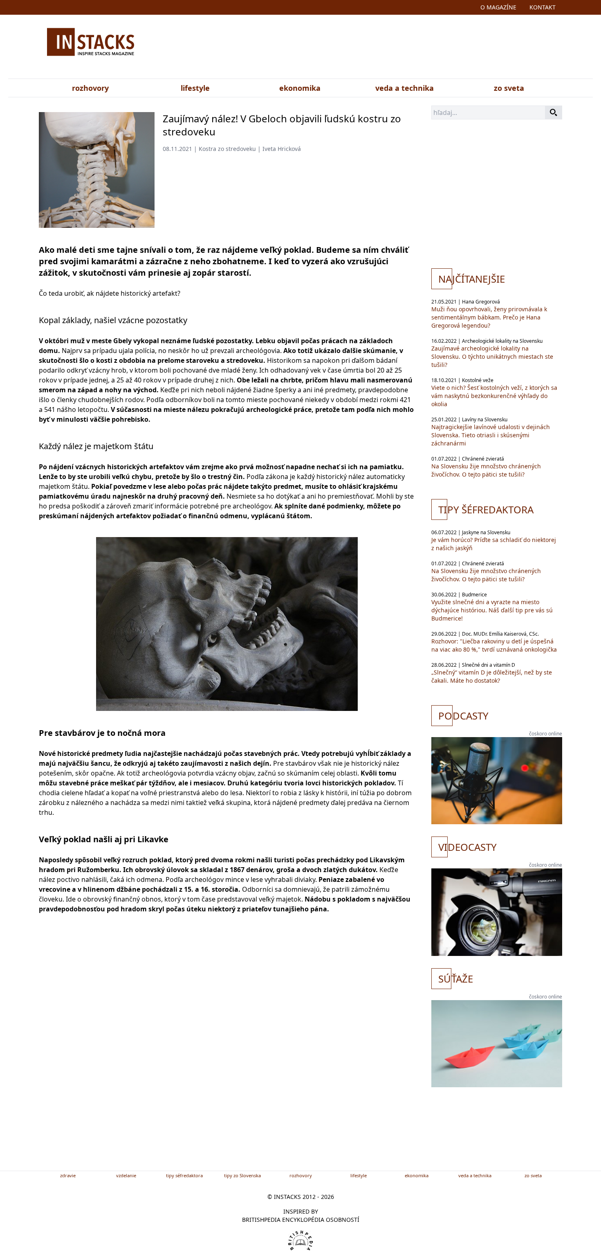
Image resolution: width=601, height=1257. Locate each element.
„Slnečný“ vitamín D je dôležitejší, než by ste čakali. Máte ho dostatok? (491, 676)
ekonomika (300, 88)
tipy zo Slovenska (242, 1175)
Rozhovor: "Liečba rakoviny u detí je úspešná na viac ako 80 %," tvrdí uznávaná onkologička (494, 645)
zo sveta (509, 88)
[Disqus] (227, 1055)
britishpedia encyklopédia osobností (300, 1219)
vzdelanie (126, 1175)
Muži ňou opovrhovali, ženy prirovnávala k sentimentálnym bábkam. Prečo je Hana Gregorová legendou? (489, 317)
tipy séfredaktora (184, 1175)
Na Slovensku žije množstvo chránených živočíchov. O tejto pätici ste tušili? (486, 470)
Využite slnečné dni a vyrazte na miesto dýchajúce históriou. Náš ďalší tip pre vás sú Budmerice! (492, 610)
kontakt (542, 7)
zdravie (68, 1175)
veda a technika (404, 88)
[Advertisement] (381, 48)
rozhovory (90, 88)
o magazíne (498, 7)
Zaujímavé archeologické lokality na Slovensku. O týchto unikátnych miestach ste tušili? (492, 356)
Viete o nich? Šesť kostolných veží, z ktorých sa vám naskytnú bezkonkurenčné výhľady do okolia (494, 396)
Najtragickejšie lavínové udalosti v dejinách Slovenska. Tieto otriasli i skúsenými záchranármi (490, 435)
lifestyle (195, 88)
